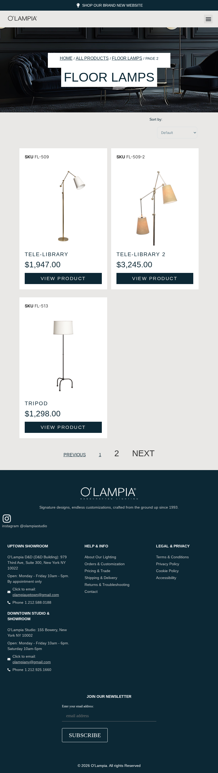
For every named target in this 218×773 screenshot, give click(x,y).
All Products (92, 58)
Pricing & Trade (97, 571)
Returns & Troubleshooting (107, 584)
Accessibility (166, 578)
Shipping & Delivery (101, 578)
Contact (91, 591)
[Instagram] (6, 518)
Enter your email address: (78, 706)
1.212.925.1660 (38, 670)
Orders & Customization (105, 564)
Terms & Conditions (172, 557)
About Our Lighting (100, 557)
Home (66, 58)
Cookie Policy (167, 571)
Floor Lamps (127, 58)
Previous (75, 455)
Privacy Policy (167, 564)
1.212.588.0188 (38, 602)
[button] (208, 19)
